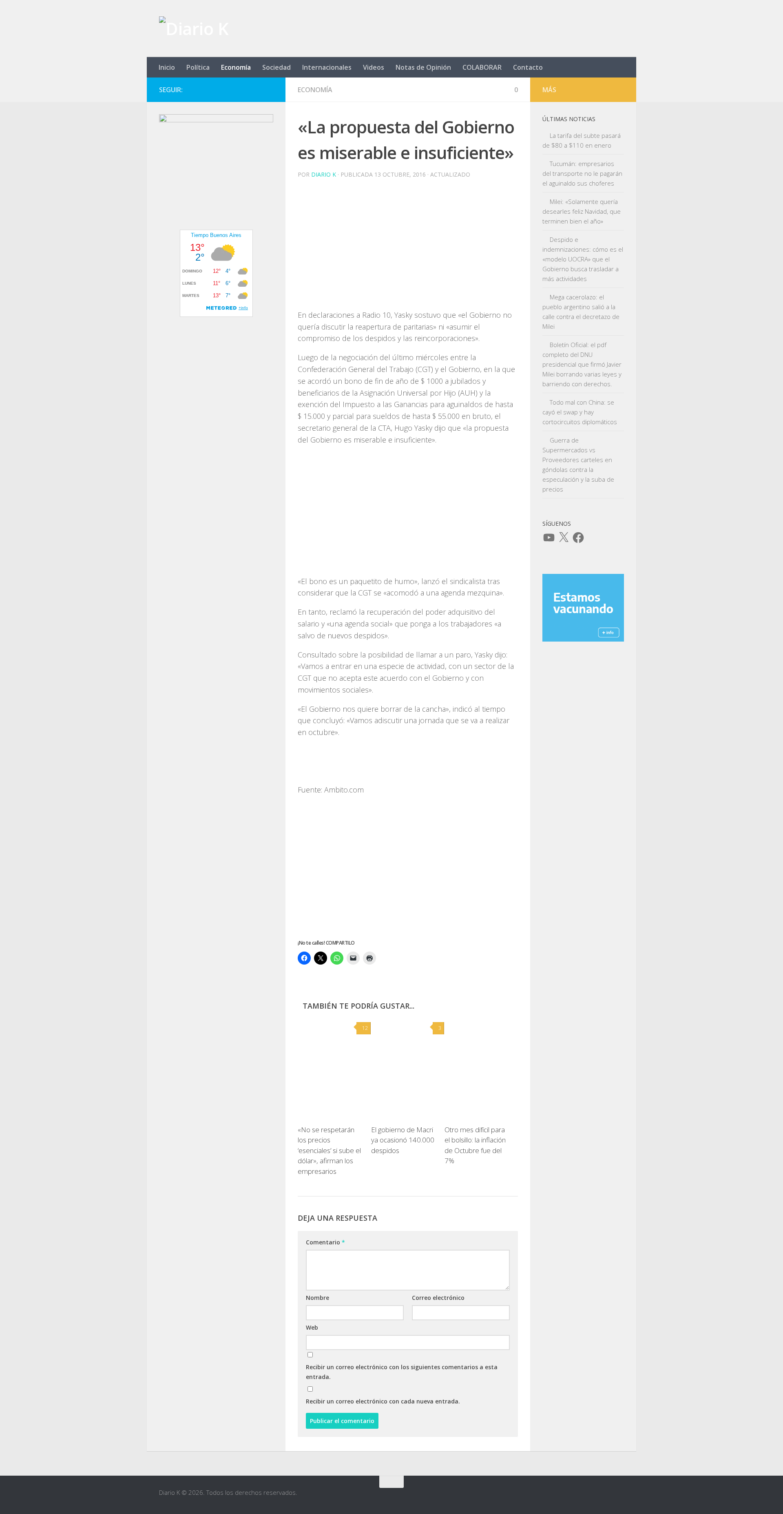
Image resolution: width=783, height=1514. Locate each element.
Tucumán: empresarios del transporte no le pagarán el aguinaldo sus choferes (582, 173)
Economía (236, 67)
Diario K (323, 174)
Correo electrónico (438, 1298)
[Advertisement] (408, 252)
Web (312, 1327)
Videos (373, 67)
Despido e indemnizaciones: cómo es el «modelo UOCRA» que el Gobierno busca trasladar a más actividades (582, 259)
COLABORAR (482, 67)
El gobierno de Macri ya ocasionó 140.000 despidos (402, 1140)
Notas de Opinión (423, 67)
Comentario (325, 1242)
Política (198, 67)
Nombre (317, 1298)
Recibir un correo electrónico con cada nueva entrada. (383, 1401)
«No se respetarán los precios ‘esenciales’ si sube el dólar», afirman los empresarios (329, 1150)
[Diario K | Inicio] (193, 28)
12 (365, 1028)
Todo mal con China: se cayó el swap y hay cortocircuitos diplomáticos (579, 412)
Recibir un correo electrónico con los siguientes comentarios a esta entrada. (402, 1372)
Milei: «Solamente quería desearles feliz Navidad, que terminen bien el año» (581, 211)
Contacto (528, 67)
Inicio (167, 67)
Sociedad (276, 67)
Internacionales (327, 67)
